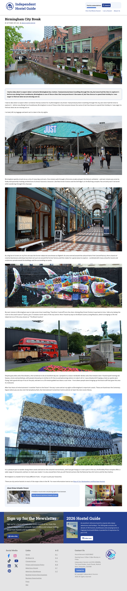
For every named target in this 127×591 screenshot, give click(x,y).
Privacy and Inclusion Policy (35, 565)
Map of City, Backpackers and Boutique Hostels (89, 481)
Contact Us (80, 570)
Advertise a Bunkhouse (33, 571)
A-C (56, 555)
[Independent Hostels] (21, 6)
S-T (56, 568)
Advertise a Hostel (32, 568)
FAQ (27, 585)
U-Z (56, 571)
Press (27, 581)
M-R (56, 565)
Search (107, 5)
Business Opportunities (34, 578)
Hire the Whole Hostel (93, 11)
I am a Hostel (107, 11)
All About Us (30, 558)
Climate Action (31, 561)
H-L (56, 561)
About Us (117, 11)
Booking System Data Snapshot (36, 575)
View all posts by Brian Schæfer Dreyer (44, 495)
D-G (56, 558)
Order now (88, 538)
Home (28, 555)
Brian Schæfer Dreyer (28, 23)
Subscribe (14, 536)
